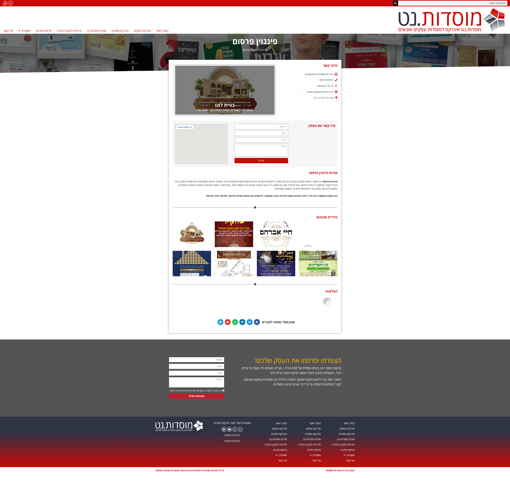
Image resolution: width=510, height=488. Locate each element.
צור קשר (8, 31)
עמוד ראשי (162, 31)
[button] (257, 322)
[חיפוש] (395, 3)
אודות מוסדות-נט (96, 31)
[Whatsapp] (10, 3)
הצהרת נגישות (232, 435)
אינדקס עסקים (142, 31)
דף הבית (263, 50)
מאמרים (26, 31)
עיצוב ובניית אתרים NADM (340, 470)
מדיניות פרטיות (232, 441)
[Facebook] (224, 429)
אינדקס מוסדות (120, 31)
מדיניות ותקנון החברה (69, 31)
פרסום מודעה (43, 31)
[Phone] (5, 3)
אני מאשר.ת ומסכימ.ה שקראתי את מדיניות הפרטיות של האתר (196, 390)
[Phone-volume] (234, 429)
